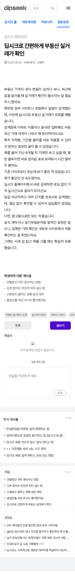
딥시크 (23, 115)
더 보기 (68, 418)
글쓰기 (60, 325)
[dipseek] (15, 8)
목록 (17, 325)
